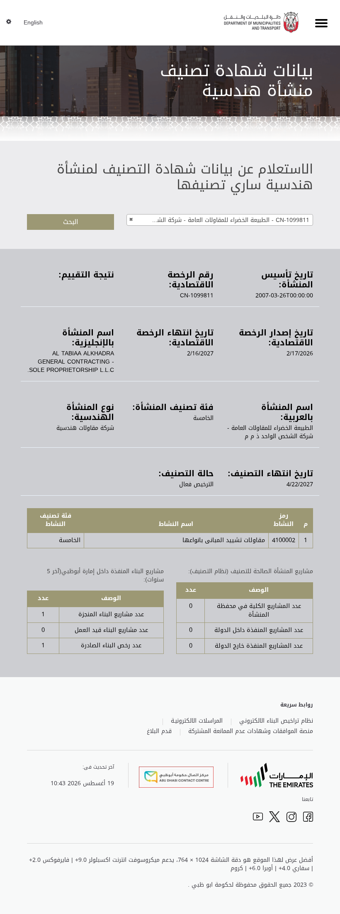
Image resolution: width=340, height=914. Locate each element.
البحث (70, 221)
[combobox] (219, 220)
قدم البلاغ (159, 731)
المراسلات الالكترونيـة (197, 721)
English (33, 23)
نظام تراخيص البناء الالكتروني (276, 721)
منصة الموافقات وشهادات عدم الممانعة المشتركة (250, 731)
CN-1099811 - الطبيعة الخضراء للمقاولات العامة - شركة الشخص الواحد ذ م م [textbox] (225, 220)
